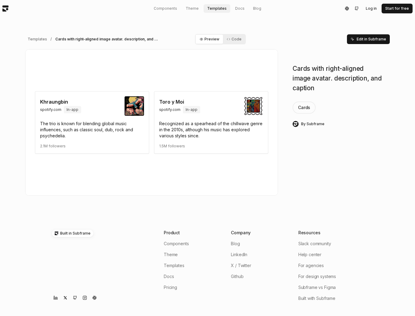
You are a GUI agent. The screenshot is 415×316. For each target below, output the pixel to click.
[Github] (356, 8)
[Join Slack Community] (94, 297)
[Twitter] (65, 297)
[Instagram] (84, 297)
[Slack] (347, 8)
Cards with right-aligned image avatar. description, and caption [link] (108, 39)
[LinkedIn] (55, 297)
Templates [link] (37, 39)
